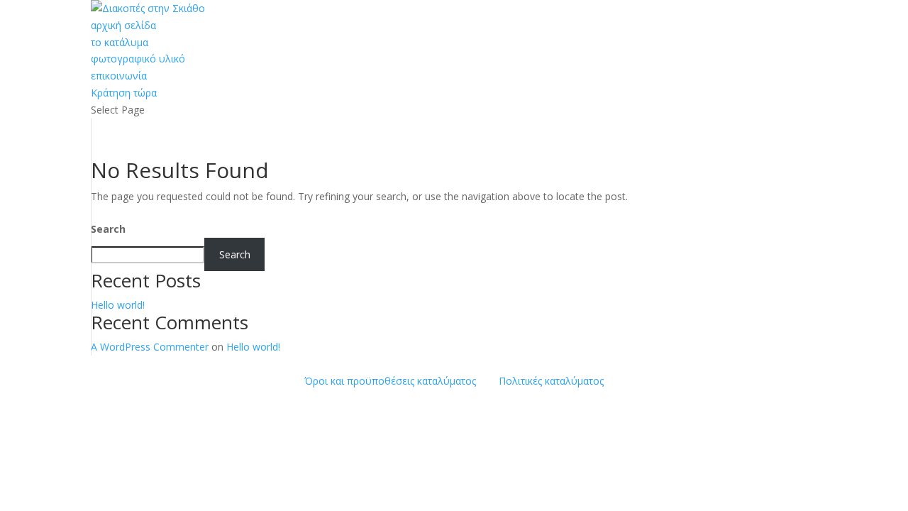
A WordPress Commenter (150, 346)
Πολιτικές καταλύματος (551, 381)
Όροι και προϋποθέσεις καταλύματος (390, 381)
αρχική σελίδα (123, 25)
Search (108, 229)
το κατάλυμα (119, 42)
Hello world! (118, 305)
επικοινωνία (119, 75)
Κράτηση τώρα (124, 92)
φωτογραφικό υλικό (138, 58)
